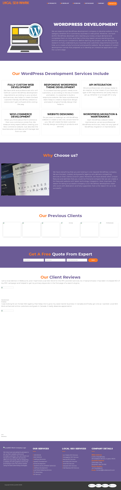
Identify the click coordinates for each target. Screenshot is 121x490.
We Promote (51, 3)
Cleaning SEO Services (68, 459)
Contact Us (112, 3)
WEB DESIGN (37, 455)
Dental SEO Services (68, 463)
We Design (76, 3)
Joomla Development (39, 463)
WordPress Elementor (39, 459)
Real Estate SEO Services (69, 461)
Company (100, 3)
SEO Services (36, 474)
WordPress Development (40, 468)
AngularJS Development (40, 461)
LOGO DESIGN (37, 457)
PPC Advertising (37, 472)
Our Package (89, 3)
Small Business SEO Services (70, 468)
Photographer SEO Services (70, 457)
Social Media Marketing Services (42, 470)
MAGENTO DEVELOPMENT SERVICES (44, 466)
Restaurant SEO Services (69, 466)
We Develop (64, 3)
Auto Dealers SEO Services (70, 455)
